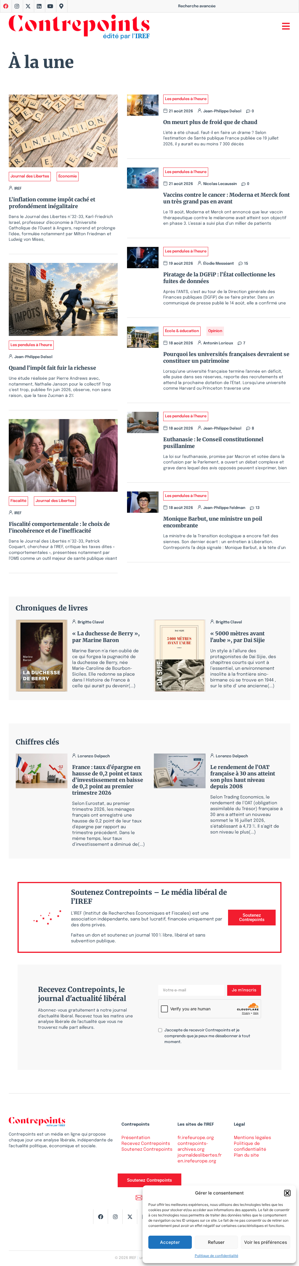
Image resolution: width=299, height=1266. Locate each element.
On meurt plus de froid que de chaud (210, 122)
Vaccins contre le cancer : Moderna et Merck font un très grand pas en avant (226, 198)
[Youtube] (50, 6)
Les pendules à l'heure (31, 345)
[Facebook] (100, 1216)
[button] (287, 1193)
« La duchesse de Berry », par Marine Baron (106, 637)
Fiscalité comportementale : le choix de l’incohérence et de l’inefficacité (59, 527)
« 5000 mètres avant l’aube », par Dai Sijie (237, 637)
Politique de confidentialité (216, 1255)
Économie (67, 176)
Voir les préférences (265, 1242)
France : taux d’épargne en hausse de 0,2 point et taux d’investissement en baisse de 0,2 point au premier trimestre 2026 (107, 780)
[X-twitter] (28, 6)
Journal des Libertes (30, 176)
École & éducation (182, 331)
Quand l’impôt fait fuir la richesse (52, 368)
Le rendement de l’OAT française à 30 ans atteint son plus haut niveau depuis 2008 (242, 777)
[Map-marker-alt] (61, 6)
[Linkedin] (39, 6)
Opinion (215, 331)
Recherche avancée (196, 6)
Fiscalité (18, 501)
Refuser (216, 1242)
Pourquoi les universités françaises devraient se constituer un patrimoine (226, 357)
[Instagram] (17, 6)
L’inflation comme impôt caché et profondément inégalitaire (52, 203)
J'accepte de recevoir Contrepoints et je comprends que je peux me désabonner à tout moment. (207, 1036)
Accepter (170, 1242)
